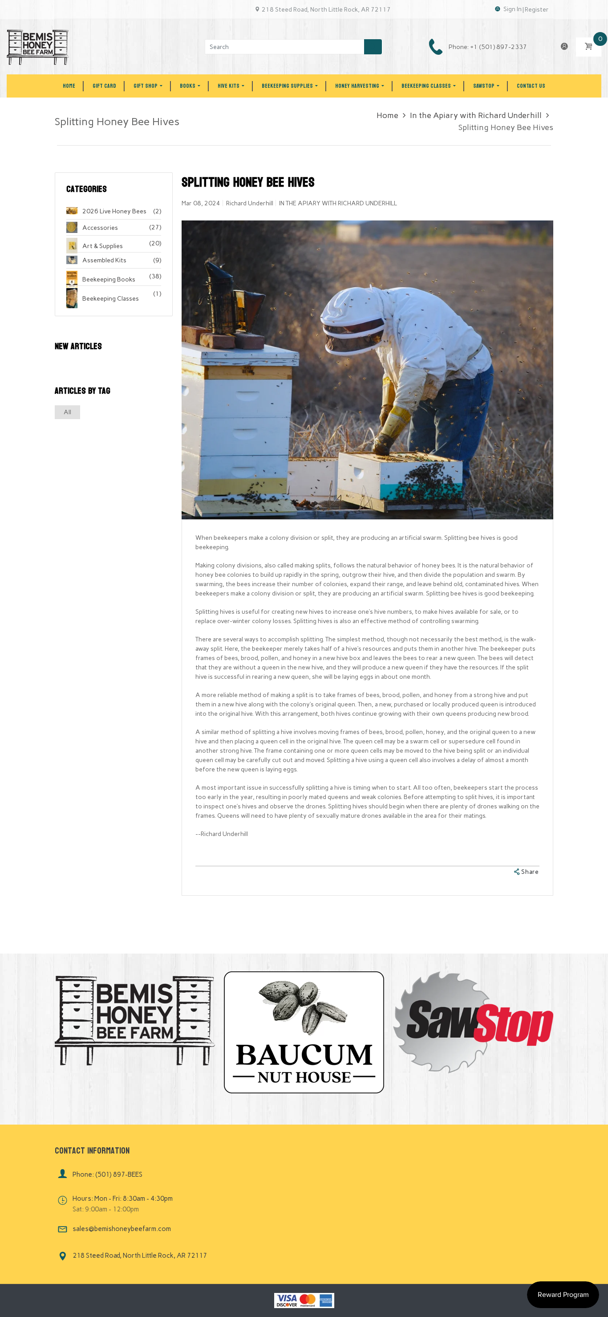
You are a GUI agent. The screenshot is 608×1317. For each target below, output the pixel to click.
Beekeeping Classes (110, 298)
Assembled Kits (104, 260)
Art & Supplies (102, 246)
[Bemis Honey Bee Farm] (38, 46)
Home (387, 115)
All (67, 412)
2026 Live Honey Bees (114, 211)
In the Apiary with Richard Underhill (476, 115)
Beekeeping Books (108, 279)
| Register (536, 9)
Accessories (100, 228)
